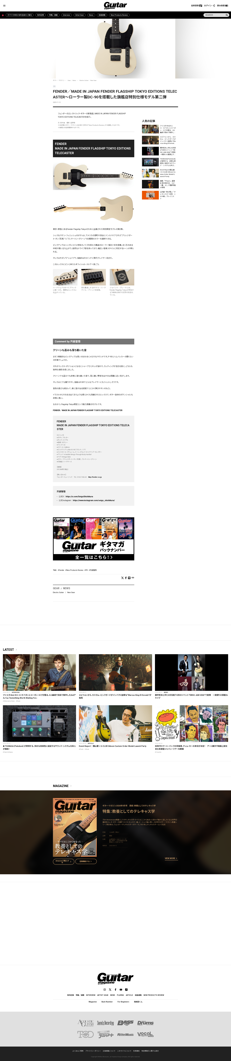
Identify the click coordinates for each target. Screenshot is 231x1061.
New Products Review (119, 15)
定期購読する (86, 861)
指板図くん (138, 1002)
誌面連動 (102, 15)
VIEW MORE (171, 858)
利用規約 (136, 1051)
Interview (66, 15)
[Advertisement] (93, 318)
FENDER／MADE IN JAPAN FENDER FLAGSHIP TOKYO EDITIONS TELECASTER (87, 410)
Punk (81, 749)
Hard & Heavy (8, 752)
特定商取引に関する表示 (150, 1051)
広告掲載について (109, 1051)
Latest (10, 649)
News (91, 15)
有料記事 (40, 15)
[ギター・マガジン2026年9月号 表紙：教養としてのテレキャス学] (75, 855)
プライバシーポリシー (93, 1051)
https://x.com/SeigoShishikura (79, 496)
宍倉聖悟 (93, 570)
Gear (69, 80)
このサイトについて (124, 1051)
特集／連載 (53, 15)
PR (87, 570)
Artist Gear (79, 15)
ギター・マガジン (58, 80)
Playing (120, 995)
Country (158, 752)
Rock (18, 701)
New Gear (93, 80)
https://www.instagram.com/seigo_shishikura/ (94, 500)
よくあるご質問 (77, 1051)
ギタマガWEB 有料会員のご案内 (19, 15)
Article (91, 743)
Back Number (107, 1002)
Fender (61, 570)
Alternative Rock (9, 701)
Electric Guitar (84, 80)
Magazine (62, 786)
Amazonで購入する (64, 861)
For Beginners (123, 1002)
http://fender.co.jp (95, 477)
